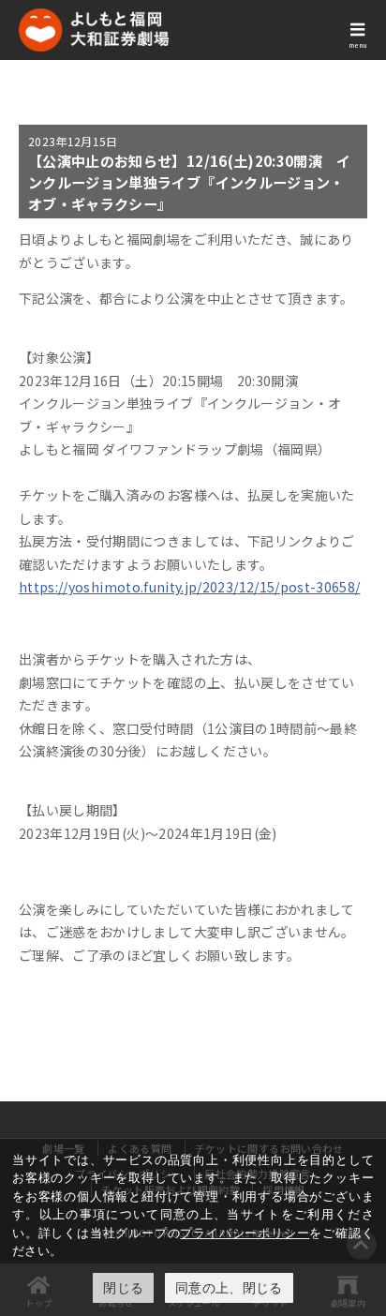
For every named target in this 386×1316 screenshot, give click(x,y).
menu (358, 45)
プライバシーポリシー (244, 1232)
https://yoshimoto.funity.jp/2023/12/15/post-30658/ (190, 586)
